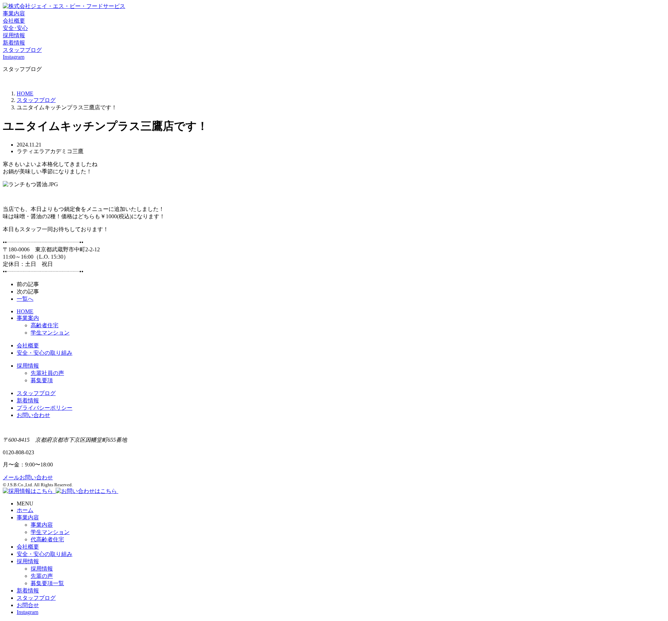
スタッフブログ (36, 393)
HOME (25, 93)
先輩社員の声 (47, 373)
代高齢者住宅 (47, 539)
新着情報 (28, 400)
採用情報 (28, 366)
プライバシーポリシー (44, 408)
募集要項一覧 (47, 583)
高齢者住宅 (44, 325)
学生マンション (50, 333)
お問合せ (28, 605)
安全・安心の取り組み (44, 353)
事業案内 (28, 318)
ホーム (25, 510)
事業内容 (28, 517)
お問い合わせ (33, 415)
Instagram (27, 612)
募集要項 (42, 380)
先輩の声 (42, 576)
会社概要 (28, 345)
